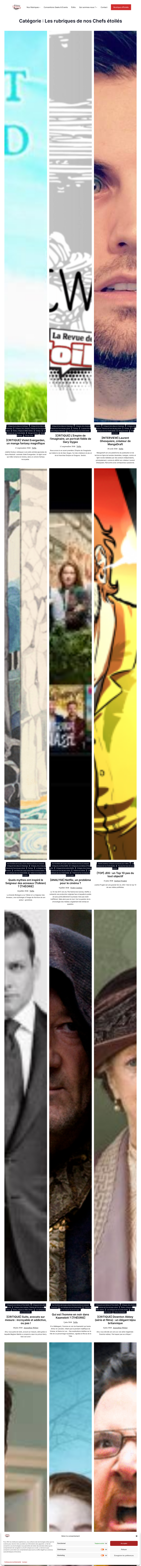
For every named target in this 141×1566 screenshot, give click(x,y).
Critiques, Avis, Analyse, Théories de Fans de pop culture (70, 427)
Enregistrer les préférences (124, 1555)
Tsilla (34, 448)
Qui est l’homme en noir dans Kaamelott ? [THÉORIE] (70, 1316)
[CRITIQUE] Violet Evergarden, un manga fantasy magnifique (25, 442)
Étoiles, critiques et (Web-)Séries (23, 431)
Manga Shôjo (29, 435)
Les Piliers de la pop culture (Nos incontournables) (29, 870)
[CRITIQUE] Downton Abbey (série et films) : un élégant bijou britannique (115, 1320)
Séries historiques (119, 1312)
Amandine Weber (31, 1328)
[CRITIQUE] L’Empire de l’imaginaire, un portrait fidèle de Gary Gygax (70, 439)
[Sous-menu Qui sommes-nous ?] (96, 7)
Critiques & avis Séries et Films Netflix (18, 1305)
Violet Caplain (76, 888)
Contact (24, 1562)
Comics (98, 426)
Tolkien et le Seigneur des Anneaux (34, 874)
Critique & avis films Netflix (60, 866)
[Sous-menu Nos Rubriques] (39, 7)
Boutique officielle (121, 7)
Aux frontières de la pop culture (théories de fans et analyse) (25, 863)
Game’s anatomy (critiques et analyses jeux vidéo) (113, 863)
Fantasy (38, 431)
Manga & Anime (33, 433)
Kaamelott (54, 1307)
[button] (136, 1536)
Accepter (124, 1543)
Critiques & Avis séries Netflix (65, 868)
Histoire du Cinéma (79, 870)
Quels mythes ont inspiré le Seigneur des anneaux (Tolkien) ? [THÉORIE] (25, 883)
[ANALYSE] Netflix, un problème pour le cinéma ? (70, 881)
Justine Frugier (120, 881)
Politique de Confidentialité (12, 1562)
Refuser (124, 1549)
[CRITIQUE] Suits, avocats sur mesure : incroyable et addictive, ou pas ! (25, 1320)
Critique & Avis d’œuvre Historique (62, 426)
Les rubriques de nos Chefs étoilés (26, 432)
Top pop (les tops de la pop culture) (123, 867)
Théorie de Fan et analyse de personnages (78, 874)
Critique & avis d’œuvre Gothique (18, 426)
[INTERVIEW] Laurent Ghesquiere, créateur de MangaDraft (115, 441)
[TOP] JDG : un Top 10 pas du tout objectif (115, 875)
